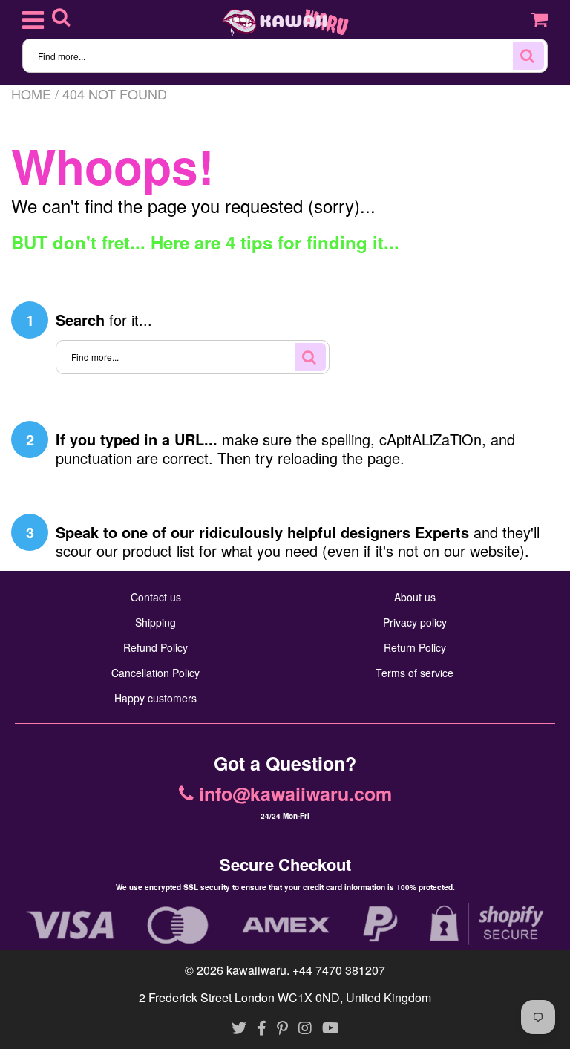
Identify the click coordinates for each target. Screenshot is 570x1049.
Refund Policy (155, 647)
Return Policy (415, 647)
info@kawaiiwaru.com (295, 794)
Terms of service (414, 672)
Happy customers (155, 697)
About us (415, 596)
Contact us (156, 596)
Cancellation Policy (155, 672)
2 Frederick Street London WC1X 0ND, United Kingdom (285, 997)
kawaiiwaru (256, 969)
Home (31, 93)
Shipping (155, 622)
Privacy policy (415, 622)
